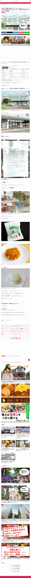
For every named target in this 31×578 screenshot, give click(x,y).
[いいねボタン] (1, 321)
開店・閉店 (3, 12)
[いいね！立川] (15, 1)
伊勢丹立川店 (12, 12)
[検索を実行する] (29, 360)
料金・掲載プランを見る (16, 334)
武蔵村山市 (16, 12)
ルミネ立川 (9, 12)
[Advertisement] (15, 53)
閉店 (18, 12)
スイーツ (7, 12)
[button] (4, 32)
